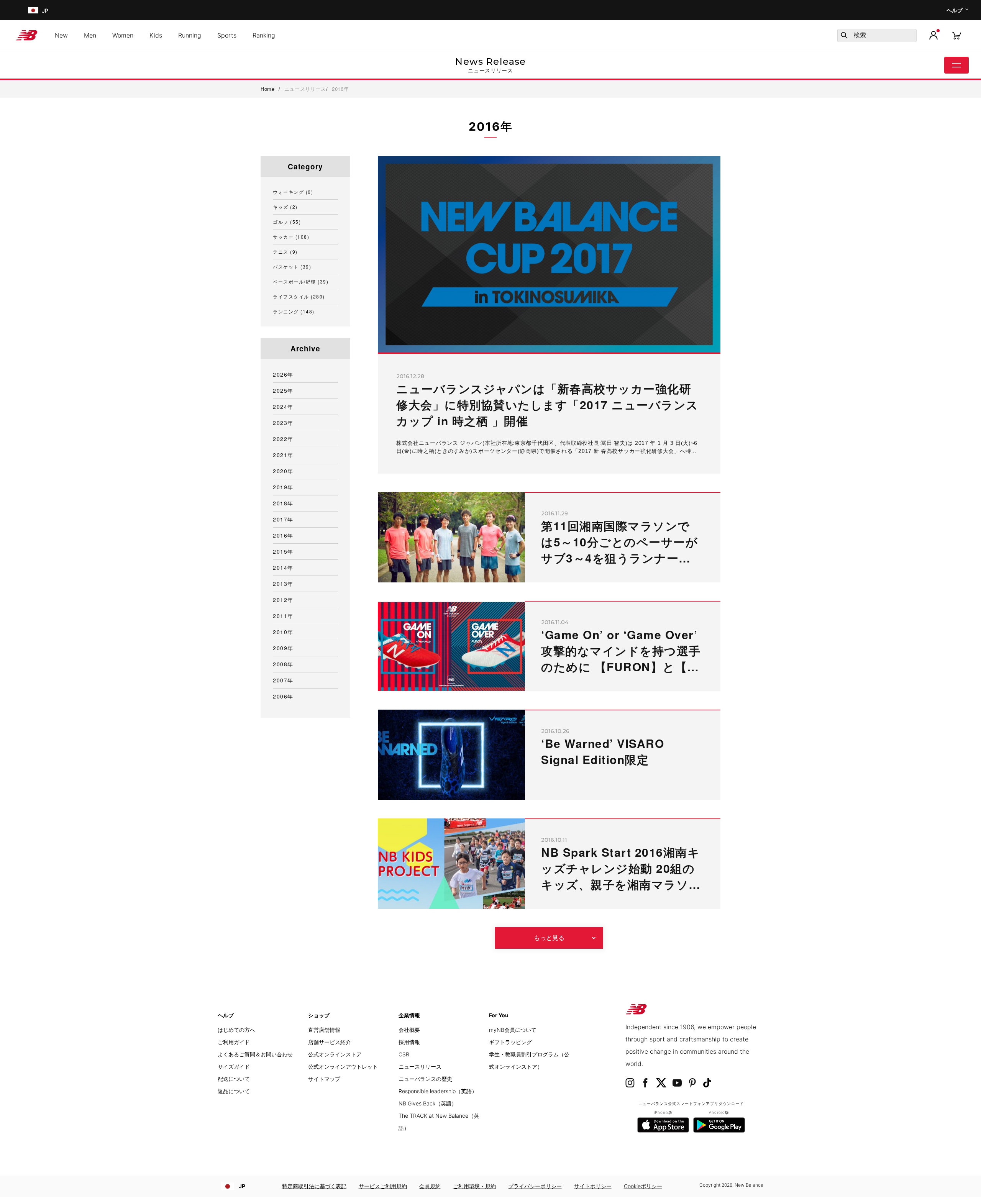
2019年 (283, 487)
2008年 (283, 664)
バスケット (292, 266)
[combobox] (877, 35)
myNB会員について (512, 1029)
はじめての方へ (236, 1029)
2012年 (283, 599)
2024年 (283, 406)
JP (242, 1186)
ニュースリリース (420, 1066)
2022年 (283, 439)
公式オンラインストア (335, 1054)
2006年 (283, 696)
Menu (956, 65)
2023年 (283, 422)
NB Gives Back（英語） (428, 1103)
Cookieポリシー (643, 1186)
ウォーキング (293, 192)
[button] (933, 35)
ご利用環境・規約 (474, 1186)
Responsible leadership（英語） (438, 1091)
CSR (404, 1054)
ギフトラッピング (510, 1042)
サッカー (291, 236)
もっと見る (549, 938)
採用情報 (409, 1042)
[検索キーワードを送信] (844, 35)
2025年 (283, 390)
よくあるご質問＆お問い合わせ (255, 1054)
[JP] (32, 10)
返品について (234, 1091)
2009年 (283, 648)
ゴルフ (287, 221)
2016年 (283, 535)
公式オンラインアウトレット (343, 1066)
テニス (285, 251)
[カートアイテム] (956, 35)
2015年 (283, 551)
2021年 (283, 455)
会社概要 (409, 1029)
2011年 (283, 616)
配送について (234, 1079)
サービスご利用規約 (383, 1186)
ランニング (294, 311)
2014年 (283, 567)
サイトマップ (324, 1079)
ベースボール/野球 (300, 281)
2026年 (283, 374)
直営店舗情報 (324, 1029)
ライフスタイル (299, 296)
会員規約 (430, 1186)
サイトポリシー (593, 1186)
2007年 (283, 680)
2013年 (283, 583)
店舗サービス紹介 (329, 1042)
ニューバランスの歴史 (425, 1079)
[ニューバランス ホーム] (29, 35)
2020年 (283, 471)
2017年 (283, 519)
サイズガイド (234, 1066)
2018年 (283, 503)
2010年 (283, 632)
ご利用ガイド (234, 1042)
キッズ (285, 206)
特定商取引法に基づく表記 (314, 1186)
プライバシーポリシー (535, 1186)
